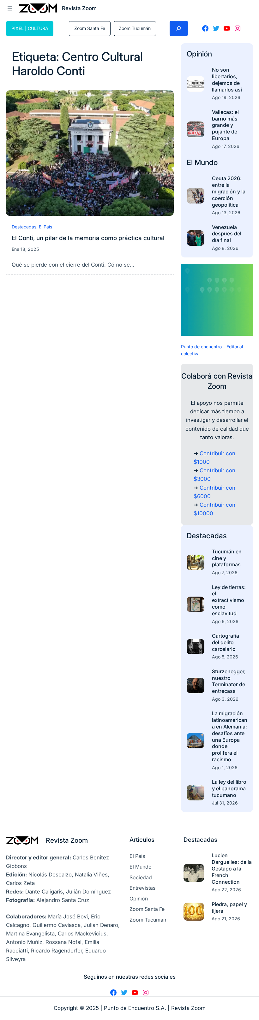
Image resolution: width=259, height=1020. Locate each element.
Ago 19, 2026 (226, 97)
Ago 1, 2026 (225, 767)
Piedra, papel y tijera (229, 907)
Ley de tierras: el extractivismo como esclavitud (229, 600)
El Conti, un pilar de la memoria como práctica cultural (88, 238)
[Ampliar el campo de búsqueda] (179, 28)
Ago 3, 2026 (225, 699)
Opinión (199, 54)
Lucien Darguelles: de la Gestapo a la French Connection (232, 868)
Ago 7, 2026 (225, 572)
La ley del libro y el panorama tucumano (229, 788)
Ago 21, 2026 (226, 918)
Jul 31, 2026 (225, 802)
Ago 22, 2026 (226, 889)
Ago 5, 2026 (225, 656)
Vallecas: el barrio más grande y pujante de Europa (225, 125)
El (191, 162)
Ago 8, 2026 (225, 248)
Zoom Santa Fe (89, 28)
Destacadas (24, 226)
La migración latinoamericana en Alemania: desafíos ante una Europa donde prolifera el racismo (229, 736)
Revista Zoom (67, 840)
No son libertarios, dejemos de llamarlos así (227, 79)
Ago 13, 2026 (226, 212)
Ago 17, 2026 (225, 146)
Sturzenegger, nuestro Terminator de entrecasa (229, 681)
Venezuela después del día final (226, 234)
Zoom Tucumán (135, 28)
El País (45, 226)
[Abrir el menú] (10, 8)
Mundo (206, 162)
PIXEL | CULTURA (29, 28)
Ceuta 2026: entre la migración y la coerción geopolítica (228, 191)
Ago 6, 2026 (225, 621)
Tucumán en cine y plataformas (227, 558)
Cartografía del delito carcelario (225, 642)
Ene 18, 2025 (25, 249)
